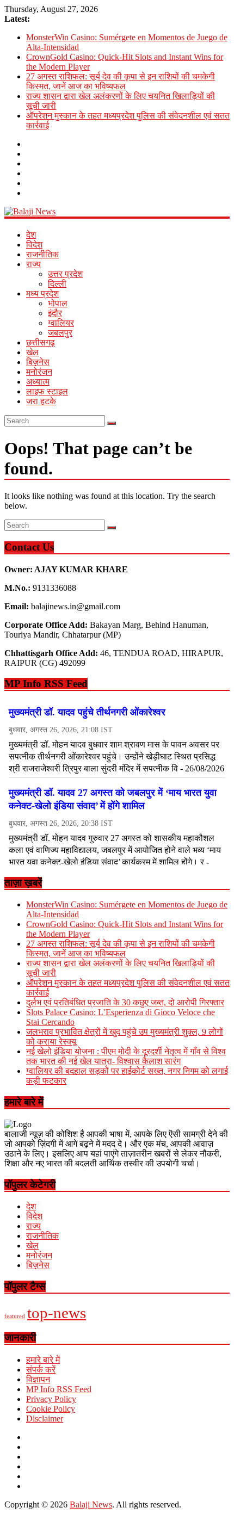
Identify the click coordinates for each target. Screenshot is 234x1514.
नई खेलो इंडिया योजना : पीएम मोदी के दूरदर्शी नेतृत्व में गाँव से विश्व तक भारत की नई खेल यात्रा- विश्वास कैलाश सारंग (126, 1056)
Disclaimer (44, 1418)
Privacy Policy (51, 1399)
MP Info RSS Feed (58, 1389)
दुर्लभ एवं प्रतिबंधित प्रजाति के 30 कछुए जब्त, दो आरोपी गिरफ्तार (125, 1002)
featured (14, 1316)
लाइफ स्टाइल (47, 391)
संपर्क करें (41, 1369)
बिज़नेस (38, 362)
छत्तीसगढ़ (40, 342)
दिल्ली (57, 283)
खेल (32, 352)
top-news (56, 1312)
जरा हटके (41, 401)
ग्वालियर (61, 322)
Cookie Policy (50, 1408)
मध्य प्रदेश (42, 293)
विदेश (34, 244)
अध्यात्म (38, 381)
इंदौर (55, 313)
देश (31, 234)
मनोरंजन (39, 371)
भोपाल (57, 303)
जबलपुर (60, 332)
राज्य (33, 264)
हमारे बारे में (43, 1359)
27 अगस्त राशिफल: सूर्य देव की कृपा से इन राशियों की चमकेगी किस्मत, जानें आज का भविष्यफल (120, 81)
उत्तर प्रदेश (65, 274)
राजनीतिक (42, 254)
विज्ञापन (38, 1379)
